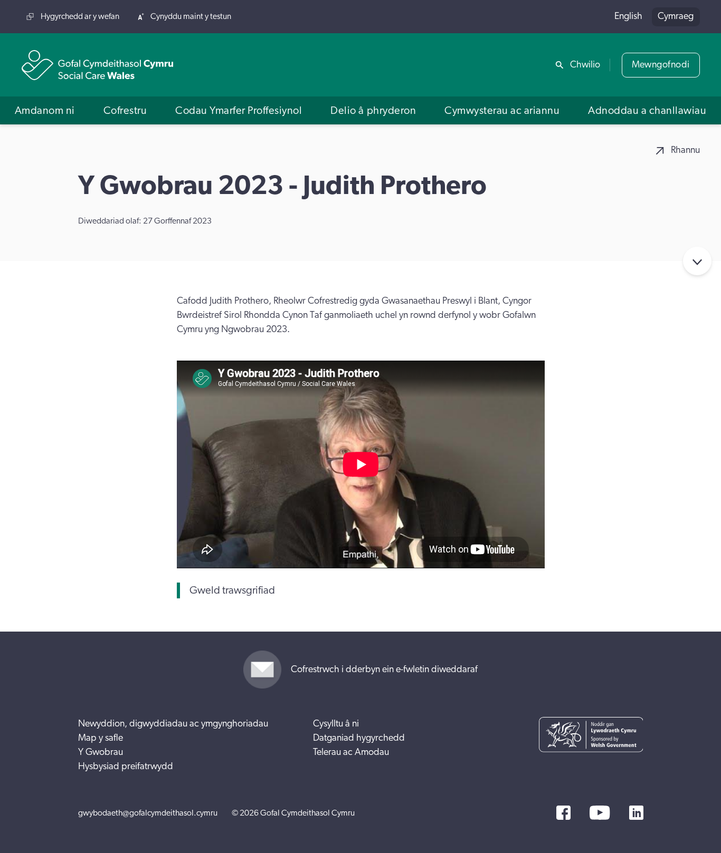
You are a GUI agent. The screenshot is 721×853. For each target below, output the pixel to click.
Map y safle (100, 738)
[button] (45, 110)
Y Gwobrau (100, 752)
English (628, 16)
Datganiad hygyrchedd (359, 738)
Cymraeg (676, 16)
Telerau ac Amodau (351, 752)
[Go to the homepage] (98, 65)
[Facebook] (563, 813)
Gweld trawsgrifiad (232, 590)
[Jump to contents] (697, 261)
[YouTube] (600, 813)
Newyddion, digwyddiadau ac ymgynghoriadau (173, 724)
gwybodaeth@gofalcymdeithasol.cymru (147, 813)
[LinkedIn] (636, 813)
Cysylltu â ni (336, 724)
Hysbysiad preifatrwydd (125, 766)
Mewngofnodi (661, 65)
